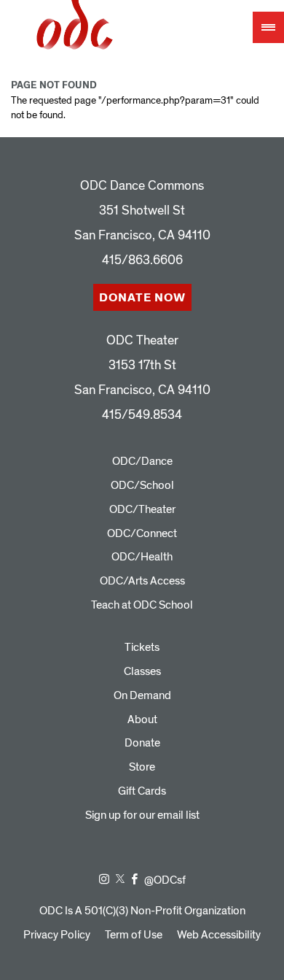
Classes (142, 671)
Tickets (142, 647)
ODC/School (142, 485)
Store (142, 767)
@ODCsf (165, 880)
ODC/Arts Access (142, 581)
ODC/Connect (142, 533)
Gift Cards (142, 791)
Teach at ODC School (142, 605)
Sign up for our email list (142, 815)
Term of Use (133, 934)
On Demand (142, 695)
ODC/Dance (142, 461)
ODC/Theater (142, 509)
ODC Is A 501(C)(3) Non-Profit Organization (142, 910)
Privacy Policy (56, 934)
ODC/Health (142, 556)
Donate (142, 743)
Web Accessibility (219, 934)
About (142, 719)
